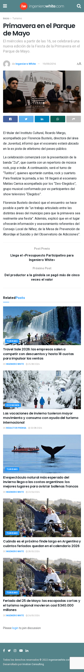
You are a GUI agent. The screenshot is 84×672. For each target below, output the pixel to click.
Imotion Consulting (33, 664)
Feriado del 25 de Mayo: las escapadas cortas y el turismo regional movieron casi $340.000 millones (41, 605)
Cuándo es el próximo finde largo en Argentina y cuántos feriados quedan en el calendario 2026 (42, 543)
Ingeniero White (25, 64)
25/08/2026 (34, 364)
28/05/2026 (34, 551)
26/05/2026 (34, 615)
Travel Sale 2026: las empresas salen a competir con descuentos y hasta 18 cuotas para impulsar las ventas (38, 354)
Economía (13, 405)
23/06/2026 (34, 492)
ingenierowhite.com (60, 660)
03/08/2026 (36, 428)
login (15, 628)
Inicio (6, 18)
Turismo (17, 18)
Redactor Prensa (16, 428)
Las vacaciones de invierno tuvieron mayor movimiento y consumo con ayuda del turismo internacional (40, 418)
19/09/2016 (49, 64)
